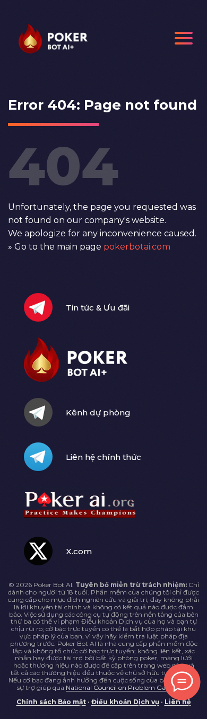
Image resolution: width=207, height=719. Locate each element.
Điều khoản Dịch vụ (125, 702)
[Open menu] (183, 38)
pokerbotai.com (137, 247)
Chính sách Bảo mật (51, 702)
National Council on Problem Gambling (127, 687)
